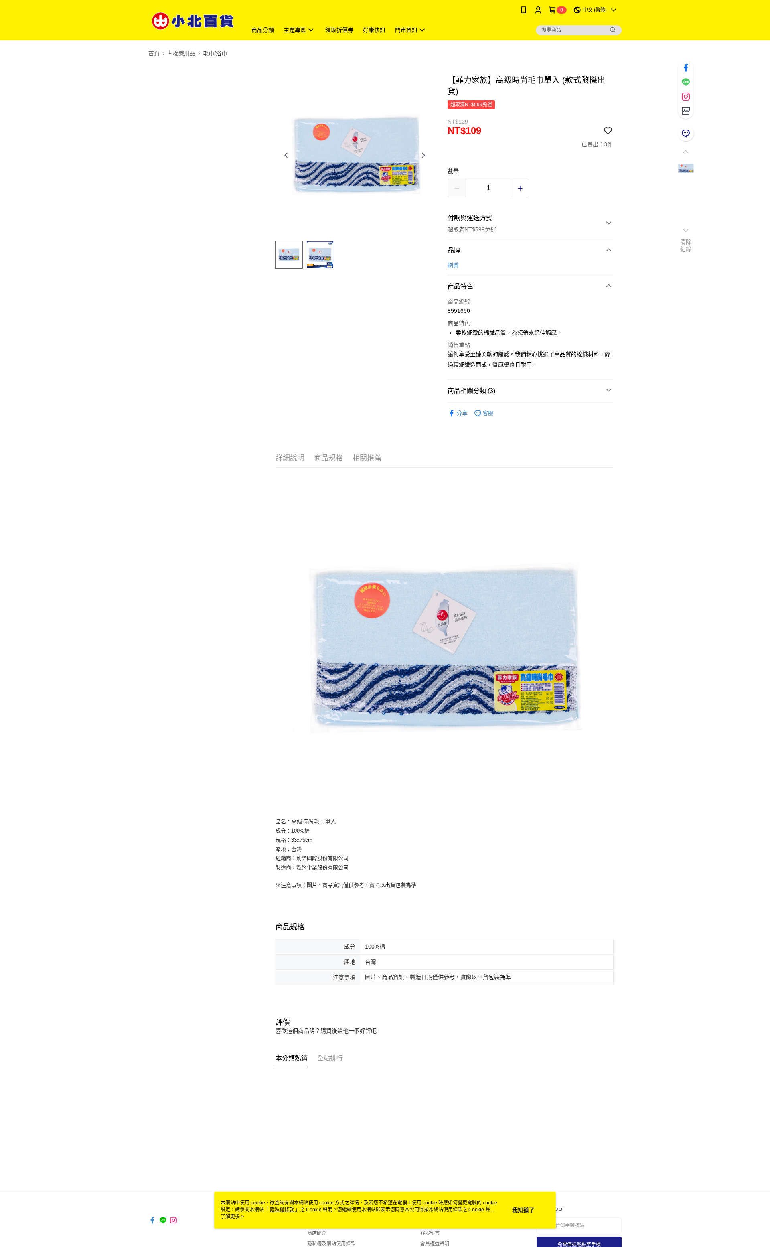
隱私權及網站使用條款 (331, 1244)
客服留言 (430, 1233)
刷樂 (453, 265)
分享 (462, 413)
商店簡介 (316, 1233)
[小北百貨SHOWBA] (192, 21)
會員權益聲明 (434, 1244)
